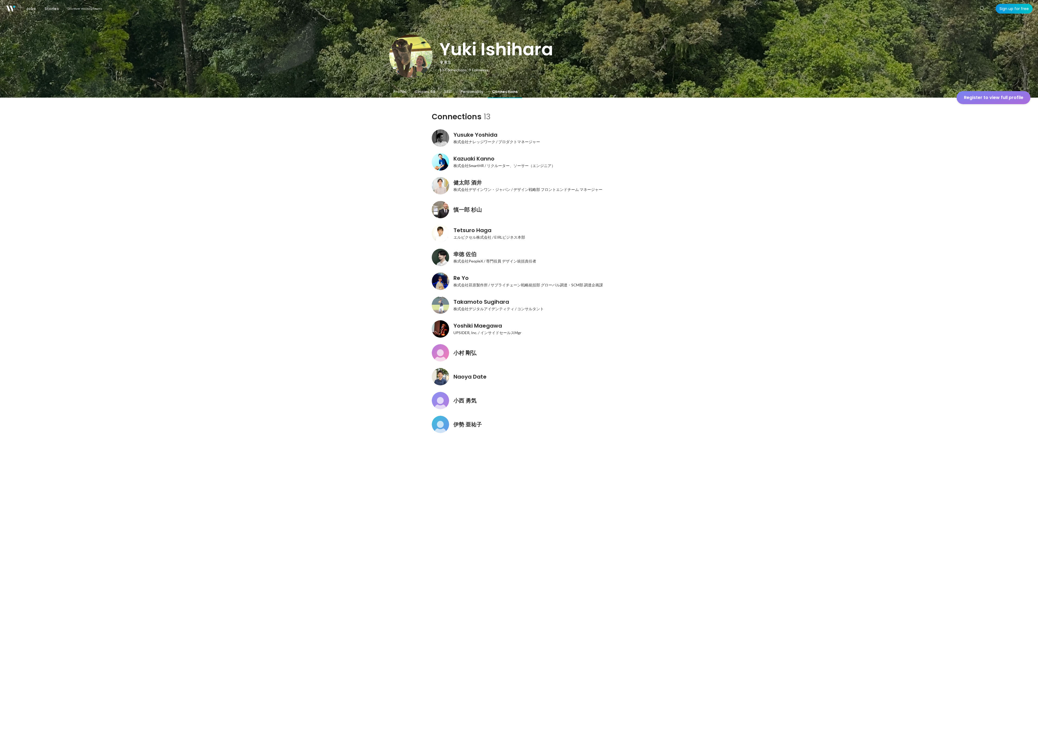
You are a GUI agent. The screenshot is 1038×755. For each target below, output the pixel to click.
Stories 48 (425, 91)
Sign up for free (1014, 8)
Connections (505, 91)
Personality (472, 91)
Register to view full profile (993, 97)
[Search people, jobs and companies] (982, 8)
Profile (399, 91)
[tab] (400, 91)
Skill (448, 91)
